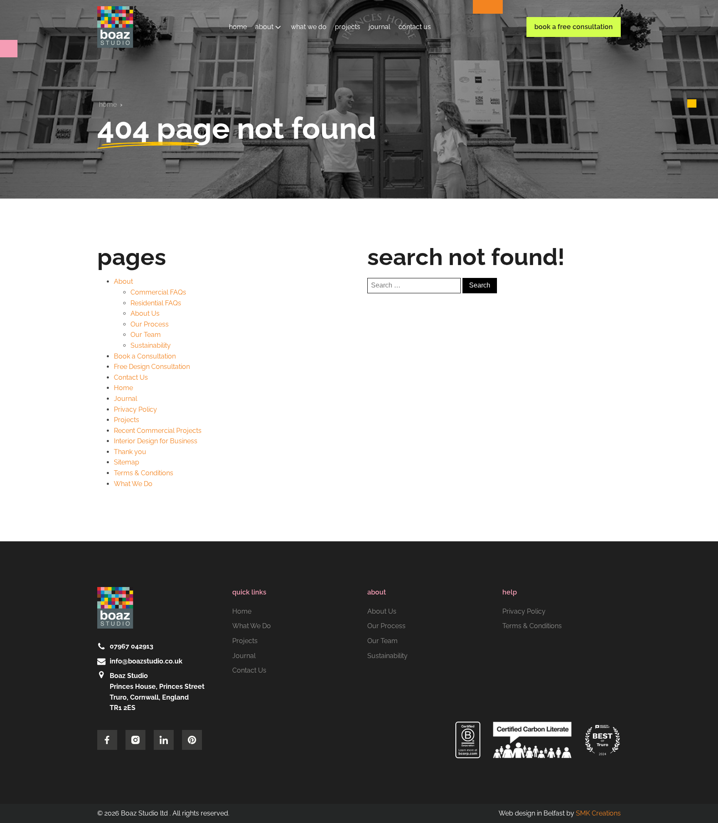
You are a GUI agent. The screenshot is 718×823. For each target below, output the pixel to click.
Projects (347, 27)
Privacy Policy (135, 409)
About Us (273, 40)
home (108, 104)
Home (238, 27)
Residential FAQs (155, 303)
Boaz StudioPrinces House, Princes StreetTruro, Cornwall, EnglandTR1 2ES (157, 692)
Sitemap (126, 462)
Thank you (130, 452)
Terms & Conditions (143, 473)
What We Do (309, 27)
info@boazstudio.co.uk (146, 661)
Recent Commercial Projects (158, 431)
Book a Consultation (145, 356)
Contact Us (414, 27)
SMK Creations (598, 813)
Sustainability (279, 84)
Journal (379, 27)
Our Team (273, 54)
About (264, 27)
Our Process (278, 69)
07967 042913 (131, 646)
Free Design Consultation (152, 367)
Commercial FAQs (158, 292)
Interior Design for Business (155, 441)
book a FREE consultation (573, 27)
